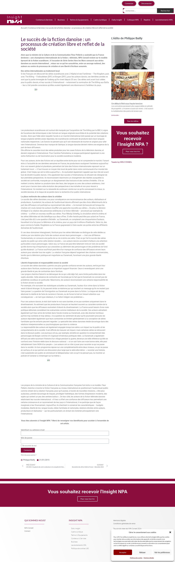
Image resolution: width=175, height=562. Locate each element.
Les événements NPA (164, 20)
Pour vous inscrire (133, 151)
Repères (147, 20)
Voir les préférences (162, 552)
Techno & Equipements (79, 20)
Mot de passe (26, 438)
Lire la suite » (115, 115)
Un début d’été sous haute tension (126, 103)
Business (61, 20)
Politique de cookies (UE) (80, 548)
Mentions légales (149, 558)
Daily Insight (117, 20)
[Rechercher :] (140, 10)
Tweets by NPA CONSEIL (121, 162)
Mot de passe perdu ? (28, 455)
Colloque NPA (133, 20)
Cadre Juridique (100, 20)
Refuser (142, 552)
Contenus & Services (44, 20)
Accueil (24, 28)
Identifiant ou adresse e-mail (33, 430)
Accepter (122, 552)
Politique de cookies (136, 558)
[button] (170, 532)
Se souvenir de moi (29, 446)
